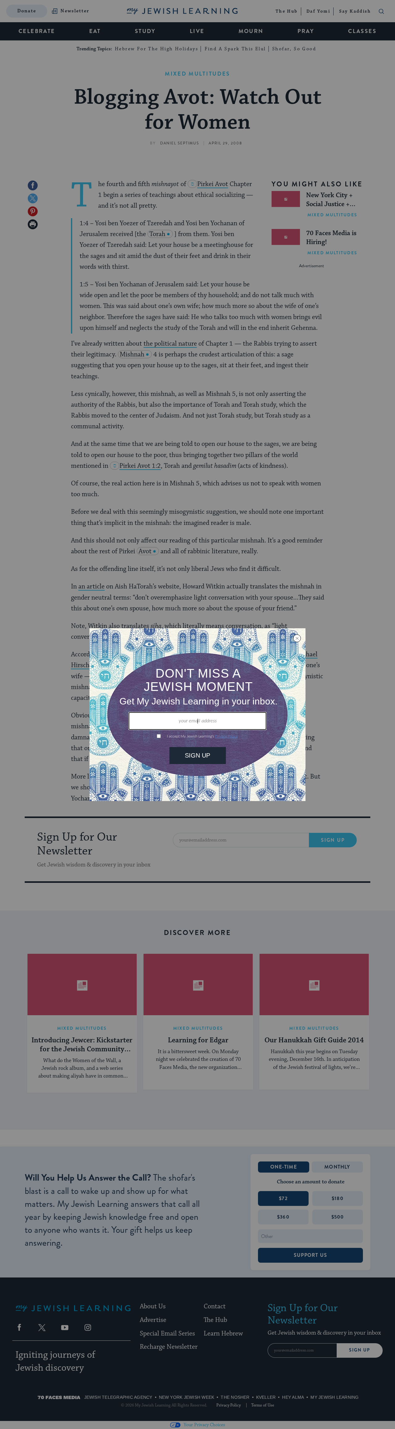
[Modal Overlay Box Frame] (197, 714)
